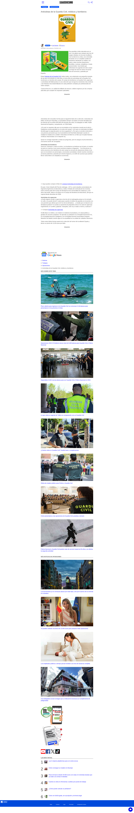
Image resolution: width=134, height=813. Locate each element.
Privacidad (71, 804)
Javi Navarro (55, 45)
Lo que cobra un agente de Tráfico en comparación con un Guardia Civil (62, 415)
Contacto (57, 804)
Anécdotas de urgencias (55, 209)
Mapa (51, 804)
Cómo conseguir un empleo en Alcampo (61, 768)
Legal (64, 804)
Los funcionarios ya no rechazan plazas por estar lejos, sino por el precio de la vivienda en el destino (67, 592)
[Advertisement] (67, 105)
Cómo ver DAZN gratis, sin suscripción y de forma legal (65, 795)
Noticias (44, 260)
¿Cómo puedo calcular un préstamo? (60, 788)
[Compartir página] (91, 2)
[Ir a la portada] (66, 2)
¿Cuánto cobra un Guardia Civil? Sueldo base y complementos (60, 450)
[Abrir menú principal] (43, 2)
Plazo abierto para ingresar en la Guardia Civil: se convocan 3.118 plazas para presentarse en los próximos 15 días (64, 307)
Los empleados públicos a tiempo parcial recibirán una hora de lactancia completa (65, 663)
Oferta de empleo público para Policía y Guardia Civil (56, 483)
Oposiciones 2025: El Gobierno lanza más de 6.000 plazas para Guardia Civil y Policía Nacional (67, 344)
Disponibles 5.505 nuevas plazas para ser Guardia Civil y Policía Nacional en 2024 (66, 380)
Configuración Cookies (81, 804)
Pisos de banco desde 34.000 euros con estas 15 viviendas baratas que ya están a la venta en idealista (70, 775)
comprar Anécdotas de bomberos (72, 184)
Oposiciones (54, 7)
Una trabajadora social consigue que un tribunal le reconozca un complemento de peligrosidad (65, 699)
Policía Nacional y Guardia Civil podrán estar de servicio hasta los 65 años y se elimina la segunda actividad (67, 550)
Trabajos (44, 7)
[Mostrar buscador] (88, 2)
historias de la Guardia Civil (53, 76)
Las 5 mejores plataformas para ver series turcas (63, 761)
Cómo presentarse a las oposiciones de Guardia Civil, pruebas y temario (62, 516)
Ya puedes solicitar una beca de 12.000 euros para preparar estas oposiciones (64, 628)
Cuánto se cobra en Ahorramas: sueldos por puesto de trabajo (67, 781)
